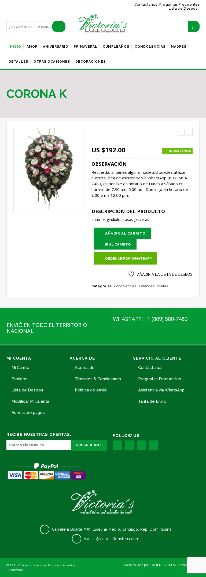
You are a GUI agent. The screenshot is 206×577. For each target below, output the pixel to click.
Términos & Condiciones (98, 378)
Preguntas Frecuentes (159, 378)
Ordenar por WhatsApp (128, 259)
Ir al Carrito (118, 244)
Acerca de (85, 367)
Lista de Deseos (27, 390)
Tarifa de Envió (152, 401)
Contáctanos (150, 367)
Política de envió (91, 390)
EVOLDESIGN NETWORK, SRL (175, 565)
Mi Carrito (21, 367)
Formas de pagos (28, 412)
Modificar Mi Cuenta (30, 401)
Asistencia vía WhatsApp (161, 390)
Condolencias (125, 286)
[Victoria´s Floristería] (103, 23)
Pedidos (19, 378)
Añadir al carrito (125, 233)
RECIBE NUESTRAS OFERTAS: (38, 434)
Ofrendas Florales (153, 286)
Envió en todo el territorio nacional (47, 327)
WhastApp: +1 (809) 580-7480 (150, 318)
